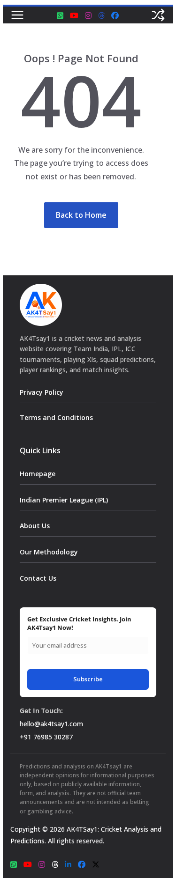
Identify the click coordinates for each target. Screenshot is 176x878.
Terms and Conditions (56, 417)
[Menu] (17, 15)
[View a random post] (158, 14)
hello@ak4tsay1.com (51, 723)
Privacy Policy (41, 392)
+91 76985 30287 (46, 736)
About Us (35, 525)
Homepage (37, 473)
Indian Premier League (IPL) (64, 499)
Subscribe (88, 679)
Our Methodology (49, 551)
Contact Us (38, 578)
